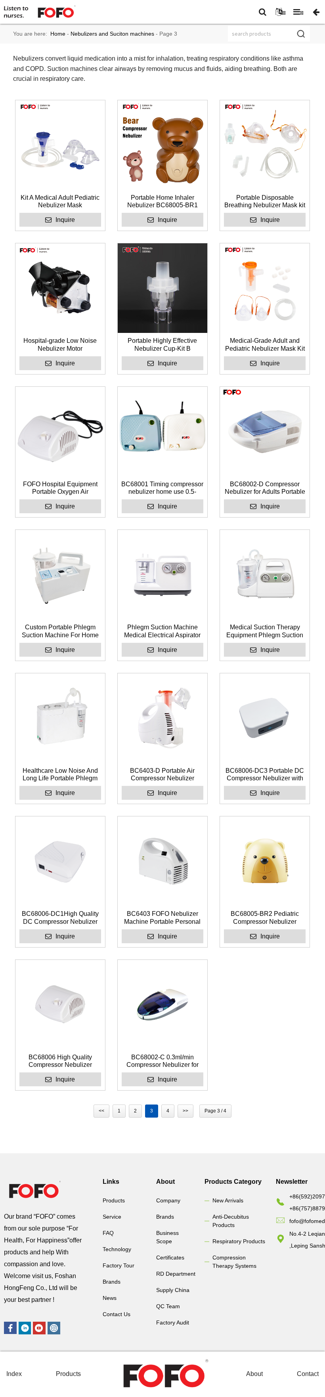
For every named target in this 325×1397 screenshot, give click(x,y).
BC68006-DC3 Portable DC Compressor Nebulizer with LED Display (265, 774)
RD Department (175, 1274)
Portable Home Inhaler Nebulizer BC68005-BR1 (162, 201)
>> (185, 1111)
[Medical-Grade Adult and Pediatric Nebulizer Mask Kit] (265, 288)
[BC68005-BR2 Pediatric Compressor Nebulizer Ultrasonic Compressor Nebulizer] (265, 861)
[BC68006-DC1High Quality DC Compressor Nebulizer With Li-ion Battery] (60, 861)
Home (57, 34)
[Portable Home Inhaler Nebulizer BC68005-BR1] (162, 145)
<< (101, 1111)
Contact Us (116, 1314)
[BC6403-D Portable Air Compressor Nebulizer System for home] (162, 718)
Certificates (170, 1257)
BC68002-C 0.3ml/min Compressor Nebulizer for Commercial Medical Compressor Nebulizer (162, 1061)
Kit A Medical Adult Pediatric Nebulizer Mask (60, 201)
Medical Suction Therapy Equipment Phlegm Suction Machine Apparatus (264, 631)
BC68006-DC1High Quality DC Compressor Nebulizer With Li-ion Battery (60, 917)
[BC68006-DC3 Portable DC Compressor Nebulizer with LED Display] (265, 718)
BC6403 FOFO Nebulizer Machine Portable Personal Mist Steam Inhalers (162, 917)
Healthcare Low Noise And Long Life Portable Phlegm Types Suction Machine (60, 774)
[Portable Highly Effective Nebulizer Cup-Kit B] (162, 288)
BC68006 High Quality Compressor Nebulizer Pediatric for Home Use (60, 1061)
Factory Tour (118, 1265)
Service (112, 1217)
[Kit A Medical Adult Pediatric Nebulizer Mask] (60, 145)
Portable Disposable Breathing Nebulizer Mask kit (264, 201)
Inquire (65, 219)
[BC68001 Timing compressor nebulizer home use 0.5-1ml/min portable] (162, 431)
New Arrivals (227, 1200)
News (110, 1298)
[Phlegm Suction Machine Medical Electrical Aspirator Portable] (162, 574)
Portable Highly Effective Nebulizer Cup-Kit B (162, 344)
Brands (111, 1282)
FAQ (108, 1233)
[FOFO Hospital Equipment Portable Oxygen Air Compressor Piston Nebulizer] (60, 431)
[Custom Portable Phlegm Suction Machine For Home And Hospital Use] (60, 574)
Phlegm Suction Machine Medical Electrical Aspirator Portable (162, 631)
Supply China (172, 1290)
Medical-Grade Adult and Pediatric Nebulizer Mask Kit (265, 344)
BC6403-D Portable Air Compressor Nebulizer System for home (162, 774)
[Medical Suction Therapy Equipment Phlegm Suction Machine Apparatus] (265, 574)
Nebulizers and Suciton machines (112, 34)
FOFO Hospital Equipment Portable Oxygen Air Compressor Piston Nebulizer (60, 488)
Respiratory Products (238, 1241)
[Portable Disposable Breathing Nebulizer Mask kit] (265, 145)
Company (168, 1200)
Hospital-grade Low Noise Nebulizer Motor (60, 344)
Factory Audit (172, 1322)
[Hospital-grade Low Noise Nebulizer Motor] (60, 288)
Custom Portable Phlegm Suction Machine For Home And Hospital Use (60, 631)
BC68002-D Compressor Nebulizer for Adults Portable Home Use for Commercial (265, 488)
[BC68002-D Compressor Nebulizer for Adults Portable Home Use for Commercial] (265, 431)
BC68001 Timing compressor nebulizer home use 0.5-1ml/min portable (162, 488)
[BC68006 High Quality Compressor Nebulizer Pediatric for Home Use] (60, 1004)
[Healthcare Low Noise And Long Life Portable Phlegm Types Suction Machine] (60, 718)
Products (114, 1200)
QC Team (168, 1306)
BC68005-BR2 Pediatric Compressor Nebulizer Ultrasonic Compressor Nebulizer (265, 917)
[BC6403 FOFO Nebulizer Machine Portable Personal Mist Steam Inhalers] (162, 861)
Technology (117, 1249)
